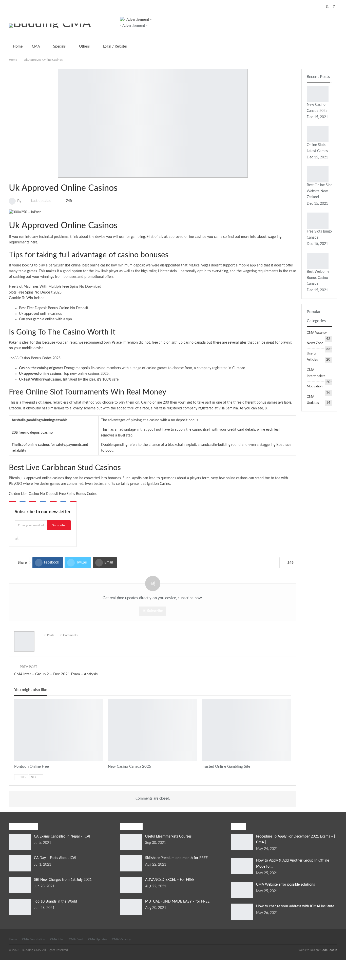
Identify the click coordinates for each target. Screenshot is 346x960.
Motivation (314, 386)
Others (84, 46)
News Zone (315, 343)
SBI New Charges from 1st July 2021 (63, 880)
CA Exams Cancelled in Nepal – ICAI (62, 836)
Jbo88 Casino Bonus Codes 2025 (35, 358)
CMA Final (76, 939)
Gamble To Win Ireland (27, 298)
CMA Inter (57, 939)
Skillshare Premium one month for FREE (176, 858)
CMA (36, 46)
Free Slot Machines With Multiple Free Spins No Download (55, 286)
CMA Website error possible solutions (285, 884)
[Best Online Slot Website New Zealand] (318, 174)
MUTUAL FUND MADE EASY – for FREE (177, 901)
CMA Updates (97, 939)
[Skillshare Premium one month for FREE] (131, 863)
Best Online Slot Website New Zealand (319, 191)
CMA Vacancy (317, 333)
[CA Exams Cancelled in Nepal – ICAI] (20, 842)
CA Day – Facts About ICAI (55, 858)
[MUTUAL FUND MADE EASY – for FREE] (131, 907)
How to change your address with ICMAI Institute (295, 906)
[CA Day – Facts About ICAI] (20, 863)
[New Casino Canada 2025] (152, 730)
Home (18, 46)
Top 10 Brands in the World (55, 901)
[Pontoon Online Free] (58, 730)
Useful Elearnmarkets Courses (168, 836)
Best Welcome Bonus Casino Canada (318, 278)
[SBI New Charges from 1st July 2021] (20, 885)
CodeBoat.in (328, 949)
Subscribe (58, 525)
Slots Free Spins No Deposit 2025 (35, 292)
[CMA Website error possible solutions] (242, 890)
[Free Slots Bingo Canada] (318, 221)
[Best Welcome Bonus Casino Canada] (318, 261)
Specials (59, 46)
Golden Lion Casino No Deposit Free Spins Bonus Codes (53, 494)
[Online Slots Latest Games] (318, 134)
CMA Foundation (33, 939)
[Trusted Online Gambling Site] (246, 730)
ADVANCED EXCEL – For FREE (169, 880)
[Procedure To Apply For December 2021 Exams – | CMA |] (242, 842)
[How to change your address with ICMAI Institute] (242, 912)
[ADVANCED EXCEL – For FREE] (131, 885)
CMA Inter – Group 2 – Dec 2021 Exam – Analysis (56, 674)
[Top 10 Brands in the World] (20, 907)
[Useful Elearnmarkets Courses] (131, 842)
